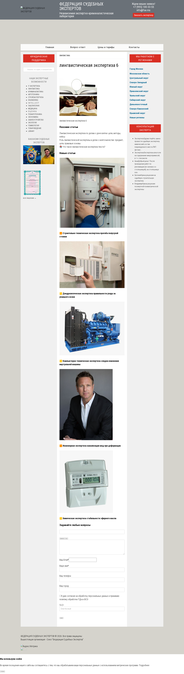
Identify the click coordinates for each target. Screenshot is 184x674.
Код (66, 538)
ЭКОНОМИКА (33, 117)
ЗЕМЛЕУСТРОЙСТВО (36, 120)
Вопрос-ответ (77, 47)
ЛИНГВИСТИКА (64, 56)
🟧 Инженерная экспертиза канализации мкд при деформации (90, 445)
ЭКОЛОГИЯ (32, 123)
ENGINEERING (33, 100)
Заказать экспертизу (143, 15)
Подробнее (144, 665)
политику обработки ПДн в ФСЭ (73, 599)
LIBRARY (31, 131)
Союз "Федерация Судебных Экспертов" (65, 639)
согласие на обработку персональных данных (87, 596)
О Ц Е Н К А (32, 111)
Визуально (62, 538)
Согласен (2, 671)
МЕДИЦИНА (32, 108)
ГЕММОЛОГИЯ (33, 125)
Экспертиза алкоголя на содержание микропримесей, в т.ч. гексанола (148, 155)
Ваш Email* (64, 560)
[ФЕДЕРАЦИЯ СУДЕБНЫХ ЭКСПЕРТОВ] (37, 11)
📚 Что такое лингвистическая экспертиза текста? (82, 146)
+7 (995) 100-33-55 (143, 7)
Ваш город (64, 586)
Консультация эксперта (145, 128)
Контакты (134, 47)
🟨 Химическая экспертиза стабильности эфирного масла (87, 518)
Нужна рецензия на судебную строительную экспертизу (145, 178)
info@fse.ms (143, 10)
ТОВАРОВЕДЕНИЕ (34, 128)
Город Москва (136, 69)
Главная (49, 47)
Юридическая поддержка (38, 58)
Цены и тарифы (106, 47)
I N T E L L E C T (33, 103)
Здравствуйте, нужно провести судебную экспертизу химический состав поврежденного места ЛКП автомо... (147, 144)
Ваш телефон (65, 576)
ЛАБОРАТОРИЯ (33, 106)
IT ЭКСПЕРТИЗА (34, 86)
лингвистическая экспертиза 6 (73, 120)
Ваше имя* (64, 566)
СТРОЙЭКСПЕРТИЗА (35, 97)
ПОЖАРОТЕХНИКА (35, 114)
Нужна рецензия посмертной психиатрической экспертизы (146, 186)
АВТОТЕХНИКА (33, 94)
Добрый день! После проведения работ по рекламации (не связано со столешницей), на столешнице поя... (147, 167)
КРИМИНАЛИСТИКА (35, 92)
